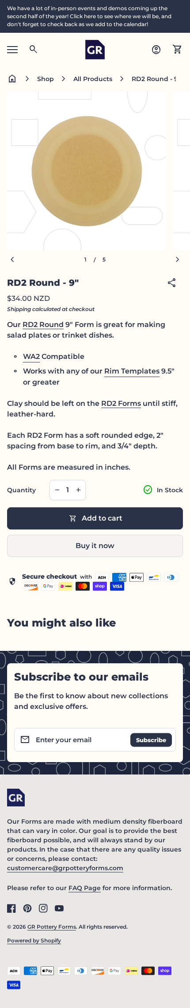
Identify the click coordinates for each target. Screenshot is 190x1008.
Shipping (19, 309)
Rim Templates (132, 371)
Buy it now (95, 545)
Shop (45, 79)
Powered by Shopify (34, 940)
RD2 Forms (121, 403)
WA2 (31, 356)
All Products (92, 79)
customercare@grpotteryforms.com (65, 868)
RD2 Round (43, 324)
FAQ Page (84, 888)
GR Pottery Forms (51, 926)
